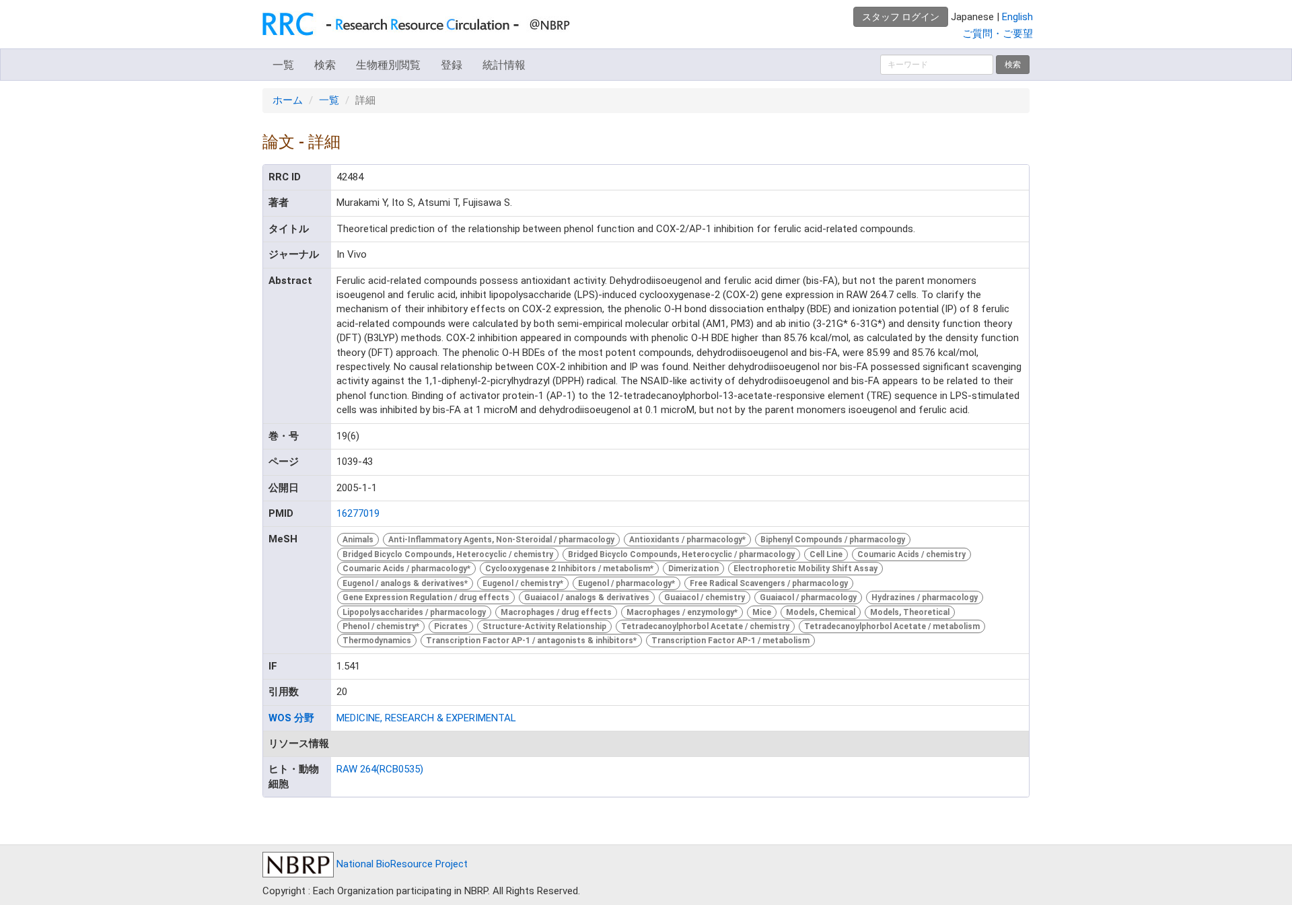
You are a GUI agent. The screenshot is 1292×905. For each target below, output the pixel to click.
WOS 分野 (291, 718)
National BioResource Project (401, 864)
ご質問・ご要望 (997, 34)
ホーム (288, 100)
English (1017, 17)
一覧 (283, 65)
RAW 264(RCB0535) (379, 769)
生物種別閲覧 (388, 65)
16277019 (358, 513)
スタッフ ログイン (900, 16)
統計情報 (504, 65)
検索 (325, 65)
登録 (451, 65)
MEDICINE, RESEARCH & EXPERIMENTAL (426, 718)
